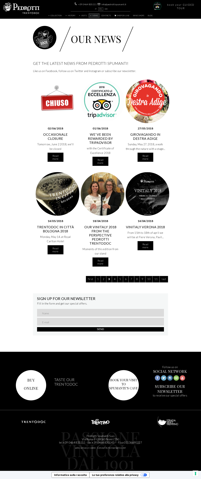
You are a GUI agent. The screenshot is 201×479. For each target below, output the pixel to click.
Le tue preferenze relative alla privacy (115, 474)
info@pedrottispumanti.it (113, 4)
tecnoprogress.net (117, 448)
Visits (84, 15)
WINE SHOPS (138, 15)
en (100, 9)
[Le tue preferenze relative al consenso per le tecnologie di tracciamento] (195, 473)
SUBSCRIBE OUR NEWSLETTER (170, 389)
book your (180, 6)
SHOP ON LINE (123, 15)
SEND (100, 329)
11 (156, 279)
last (164, 279)
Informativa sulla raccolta (70, 474)
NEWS (95, 15)
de (106, 9)
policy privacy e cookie (85, 448)
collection (56, 15)
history (72, 15)
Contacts (106, 15)
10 (149, 279)
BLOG (150, 15)
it (96, 9)
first (90, 279)
